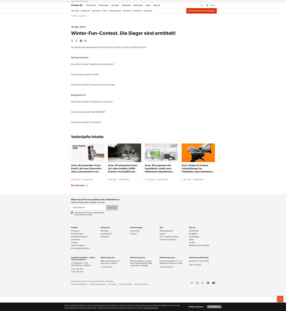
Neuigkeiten (193, 234)
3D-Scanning (134, 231)
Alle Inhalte (75, 11)
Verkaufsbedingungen (98, 284)
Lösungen (74, 242)
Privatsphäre (112, 284)
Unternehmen (194, 231)
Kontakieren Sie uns (141, 284)
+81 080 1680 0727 (166, 267)
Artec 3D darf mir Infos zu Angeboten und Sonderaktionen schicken (89, 214)
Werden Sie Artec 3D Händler (199, 245)
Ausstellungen (194, 237)
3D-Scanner (75, 231)
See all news (78, 185)
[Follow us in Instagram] (197, 283)
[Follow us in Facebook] (192, 283)
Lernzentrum (96, 11)
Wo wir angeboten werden (80, 248)
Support (162, 234)
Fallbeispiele (85, 11)
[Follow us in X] (203, 283)
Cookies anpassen (195, 307)
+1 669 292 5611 (107, 267)
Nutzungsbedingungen (79, 284)
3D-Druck (133, 234)
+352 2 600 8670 (77, 269)
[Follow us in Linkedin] (208, 283)
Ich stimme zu (214, 307)
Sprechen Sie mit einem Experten (201, 11)
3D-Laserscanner (77, 234)
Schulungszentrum (166, 231)
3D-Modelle (148, 11)
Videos (104, 11)
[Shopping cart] (207, 5)
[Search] (201, 5)
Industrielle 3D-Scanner (79, 237)
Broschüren (137, 11)
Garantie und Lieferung (168, 239)
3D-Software (75, 239)
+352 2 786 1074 (77, 272)
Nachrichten (127, 11)
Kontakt (192, 242)
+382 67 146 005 (195, 265)
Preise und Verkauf (78, 245)
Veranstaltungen (115, 11)
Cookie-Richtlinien (125, 284)
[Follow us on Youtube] (213, 283)
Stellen (191, 239)
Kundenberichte (106, 234)
